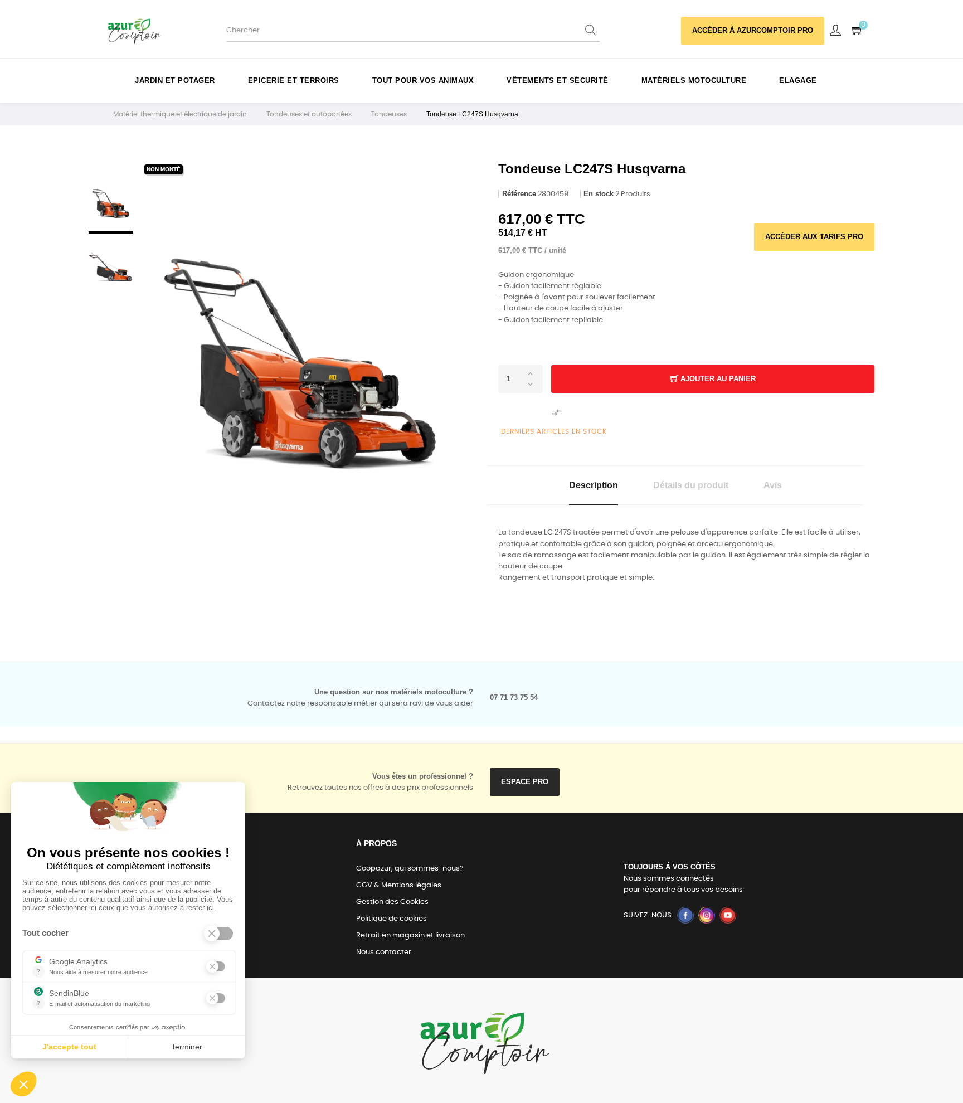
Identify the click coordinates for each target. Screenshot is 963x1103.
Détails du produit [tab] (690, 485)
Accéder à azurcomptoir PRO (752, 30)
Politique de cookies (391, 918)
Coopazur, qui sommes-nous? (410, 868)
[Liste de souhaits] (523, 413)
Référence (519, 193)
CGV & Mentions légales (398, 885)
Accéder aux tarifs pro (814, 236)
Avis (772, 485)
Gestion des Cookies (392, 902)
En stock (598, 193)
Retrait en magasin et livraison (410, 935)
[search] (591, 31)
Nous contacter (383, 952)
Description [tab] (593, 485)
